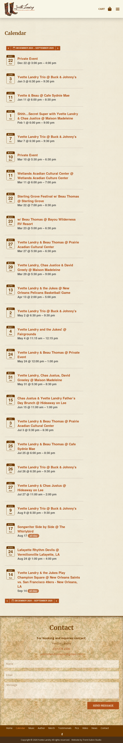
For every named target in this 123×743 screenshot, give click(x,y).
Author (41, 728)
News (94, 728)
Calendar (20, 728)
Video (85, 728)
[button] (118, 9)
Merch (51, 728)
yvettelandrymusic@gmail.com (61, 654)
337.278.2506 (61, 649)
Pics (77, 728)
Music (31, 728)
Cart (101, 9)
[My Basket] (110, 9)
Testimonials (64, 728)
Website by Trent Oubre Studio (86, 739)
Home (9, 728)
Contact (105, 728)
